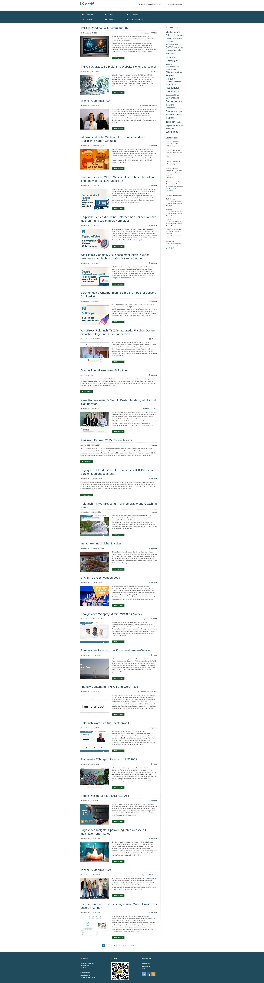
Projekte (112, 19)
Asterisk (169, 35)
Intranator (171, 57)
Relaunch (171, 78)
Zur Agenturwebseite (174, 4)
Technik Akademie (174, 115)
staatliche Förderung (170, 106)
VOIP (175, 125)
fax (182, 47)
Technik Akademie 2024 (95, 870)
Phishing (170, 72)
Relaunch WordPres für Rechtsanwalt (104, 723)
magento (169, 64)
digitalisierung (172, 44)
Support (179, 111)
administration (171, 32)
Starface (171, 111)
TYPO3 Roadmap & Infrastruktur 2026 (105, 28)
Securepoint (170, 95)
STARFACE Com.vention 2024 (100, 577)
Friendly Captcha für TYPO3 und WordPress (109, 686)
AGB (143, 968)
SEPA (168, 98)
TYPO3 (111, 14)
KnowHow (171, 61)
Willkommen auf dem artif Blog (150, 4)
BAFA (168, 38)
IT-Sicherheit (133, 14)
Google (177, 50)
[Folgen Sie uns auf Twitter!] (144, 974)
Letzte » (131, 945)
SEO (177, 95)
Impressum (146, 963)
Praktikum (178, 72)
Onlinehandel (171, 69)
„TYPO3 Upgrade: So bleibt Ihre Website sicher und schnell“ (174, 153)
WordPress (172, 131)
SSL (181, 101)
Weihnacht (170, 129)
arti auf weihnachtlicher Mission (100, 543)
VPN (181, 125)
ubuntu (178, 122)
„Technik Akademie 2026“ (174, 161)
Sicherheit (172, 101)
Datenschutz (171, 41)
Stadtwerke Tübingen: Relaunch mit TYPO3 (108, 759)
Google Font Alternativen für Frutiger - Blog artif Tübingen (174, 231)
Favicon (177, 47)
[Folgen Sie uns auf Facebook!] (149, 974)
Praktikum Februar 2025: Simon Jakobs (106, 440)
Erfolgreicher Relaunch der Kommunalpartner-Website (115, 650)
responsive (171, 84)
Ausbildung (179, 35)
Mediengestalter (172, 67)
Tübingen (170, 122)
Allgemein (88, 19)
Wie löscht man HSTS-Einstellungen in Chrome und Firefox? (174, 203)
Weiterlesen (119, 58)
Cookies (179, 38)
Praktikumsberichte (136, 19)
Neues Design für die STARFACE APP (105, 795)
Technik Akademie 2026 (95, 100)
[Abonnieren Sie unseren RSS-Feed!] (153, 974)
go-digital (170, 50)
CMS (174, 38)
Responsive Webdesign (173, 89)
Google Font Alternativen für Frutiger (104, 370)
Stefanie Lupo (170, 199)
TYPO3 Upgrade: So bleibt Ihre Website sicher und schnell (118, 66)
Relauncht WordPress (174, 82)
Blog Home (89, 14)
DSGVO (170, 47)
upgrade (169, 126)
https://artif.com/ (85, 975)
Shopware (175, 98)
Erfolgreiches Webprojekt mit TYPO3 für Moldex (111, 614)
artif (178, 32)
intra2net (170, 53)
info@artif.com (85, 972)
